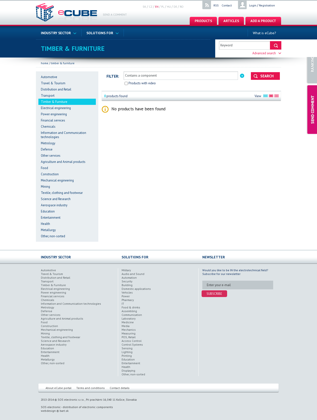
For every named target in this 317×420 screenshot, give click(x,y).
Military (126, 270)
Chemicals (48, 126)
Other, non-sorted (53, 236)
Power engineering (54, 114)
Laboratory (128, 318)
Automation (129, 277)
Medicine (128, 322)
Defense (47, 149)
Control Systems (132, 344)
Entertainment (50, 217)
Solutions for (99, 32)
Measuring (128, 333)
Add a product (263, 20)
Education (48, 211)
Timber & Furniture (63, 63)
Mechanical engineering (57, 180)
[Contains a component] (242, 75)
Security (127, 281)
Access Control (131, 341)
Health (45, 224)
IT (123, 303)
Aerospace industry (54, 205)
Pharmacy (128, 300)
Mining (45, 186)
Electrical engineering (56, 108)
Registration (267, 5)
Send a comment (115, 14)
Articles (231, 20)
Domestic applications (136, 289)
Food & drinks (131, 307)
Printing (127, 356)
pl (162, 6)
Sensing (127, 348)
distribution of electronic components (88, 407)
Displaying (128, 370)
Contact (227, 5)
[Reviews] (311, 64)
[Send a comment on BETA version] (311, 109)
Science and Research (56, 199)
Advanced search (264, 53)
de (175, 6)
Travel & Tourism (53, 83)
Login (252, 5)
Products (203, 20)
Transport (47, 95)
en (156, 6)
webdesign (48, 411)
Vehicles (127, 292)
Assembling (129, 311)
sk (144, 6)
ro (182, 6)
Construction (50, 174)
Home (44, 63)
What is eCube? (264, 32)
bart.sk (64, 411)
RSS (216, 5)
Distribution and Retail (56, 89)
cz (150, 6)
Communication (132, 315)
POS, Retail (128, 337)
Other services (50, 155)
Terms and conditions (90, 388)
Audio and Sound (133, 274)
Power (126, 296)
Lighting (127, 352)
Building (127, 285)
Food (44, 168)
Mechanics (129, 329)
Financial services (53, 120)
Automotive (49, 77)
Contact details (120, 388)
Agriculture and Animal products (63, 162)
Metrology (48, 143)
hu (169, 6)
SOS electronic (51, 407)
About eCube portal (58, 388)
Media (126, 326)
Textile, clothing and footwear (62, 193)
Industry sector (56, 32)
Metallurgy (48, 230)
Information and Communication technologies (71, 303)
